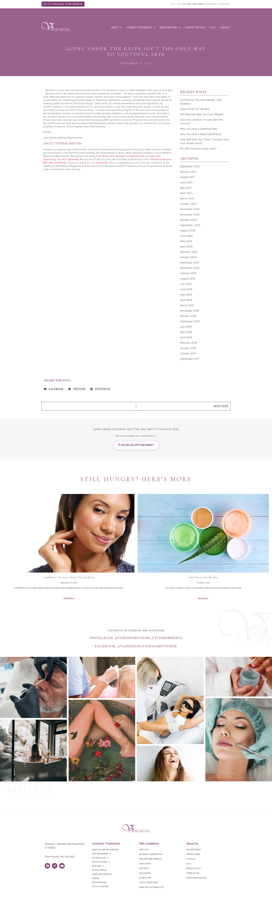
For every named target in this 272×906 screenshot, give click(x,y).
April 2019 (186, 300)
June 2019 (186, 289)
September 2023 (190, 166)
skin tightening (70, 159)
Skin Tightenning (100, 854)
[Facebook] (47, 865)
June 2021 (186, 182)
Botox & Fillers (99, 862)
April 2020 (186, 246)
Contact (225, 27)
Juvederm (120, 156)
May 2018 (186, 332)
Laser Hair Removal (102, 874)
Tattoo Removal (100, 886)
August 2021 (187, 177)
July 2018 (186, 326)
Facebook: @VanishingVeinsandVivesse (136, 646)
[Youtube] (62, 865)
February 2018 (188, 342)
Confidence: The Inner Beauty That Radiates (68, 577)
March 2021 (187, 198)
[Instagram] (54, 865)
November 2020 (190, 214)
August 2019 (187, 278)
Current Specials (195, 27)
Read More (69, 598)
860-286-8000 (68, 856)
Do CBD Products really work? (198, 148)
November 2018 (189, 310)
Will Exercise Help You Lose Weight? (202, 114)
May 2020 (186, 241)
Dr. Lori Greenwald (97, 162)
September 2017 (190, 358)
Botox (106, 156)
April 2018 (186, 337)
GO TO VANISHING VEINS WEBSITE (63, 4)
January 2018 (188, 348)
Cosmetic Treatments (139, 27)
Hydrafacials (137, 156)
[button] (54, 389)
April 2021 (186, 193)
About (115, 27)
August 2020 (188, 230)
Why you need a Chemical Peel (198, 128)
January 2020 (188, 257)
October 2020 (188, 219)
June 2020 (186, 235)
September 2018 (190, 321)
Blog (213, 27)
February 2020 (189, 251)
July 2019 (186, 283)
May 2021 (186, 187)
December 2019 (189, 262)
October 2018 (188, 316)
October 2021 (188, 171)
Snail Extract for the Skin (195, 109)
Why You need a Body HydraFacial (200, 134)
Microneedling (99, 882)
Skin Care (96, 866)
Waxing (95, 878)
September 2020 (190, 225)
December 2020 (189, 209)
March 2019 (187, 305)
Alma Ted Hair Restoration (105, 850)
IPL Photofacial (99, 870)
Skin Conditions (168, 27)
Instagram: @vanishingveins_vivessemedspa (136, 638)
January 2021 (188, 203)
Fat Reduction (99, 858)
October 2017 (188, 353)
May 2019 (186, 294)
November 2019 (189, 267)
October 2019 (188, 273)
